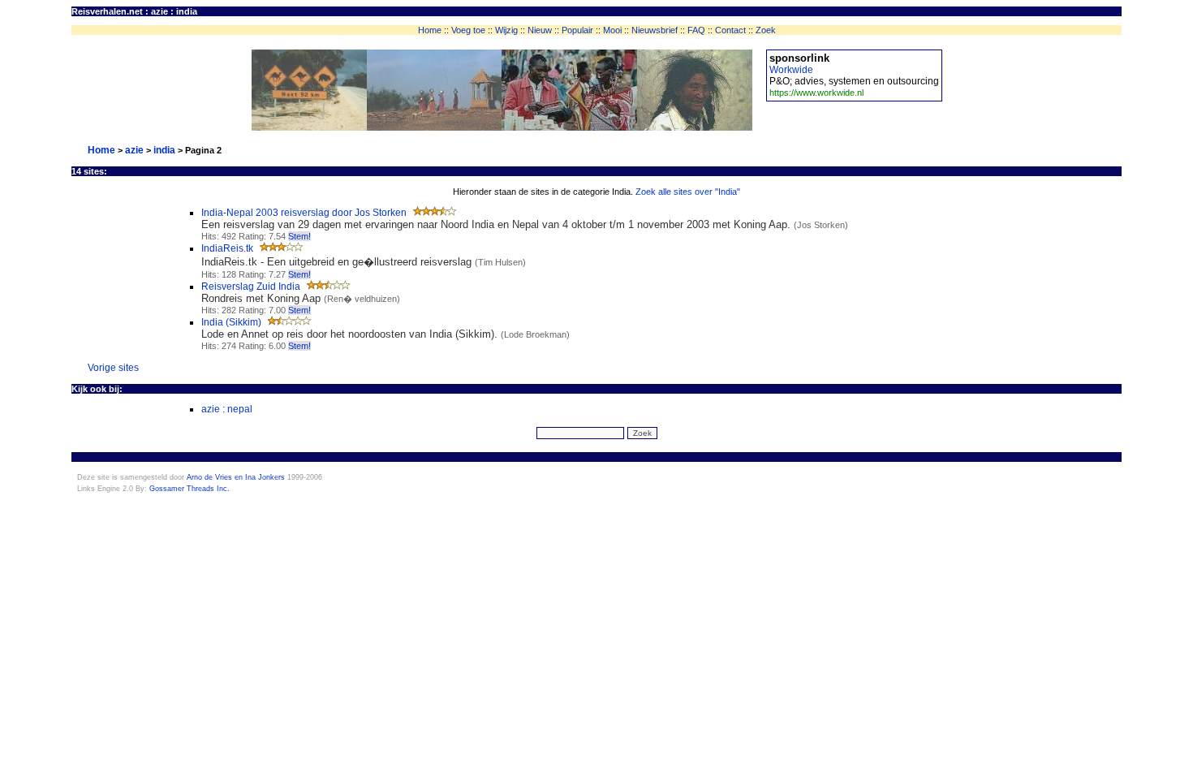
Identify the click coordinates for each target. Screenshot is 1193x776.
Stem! (299, 236)
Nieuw (540, 30)
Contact (730, 30)
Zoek (766, 30)
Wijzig (506, 30)
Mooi (612, 30)
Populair (577, 30)
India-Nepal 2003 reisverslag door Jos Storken (304, 212)
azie (134, 150)
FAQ (696, 30)
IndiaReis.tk (227, 248)
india (164, 150)
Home (429, 30)
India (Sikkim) (231, 322)
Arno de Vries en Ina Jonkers (236, 477)
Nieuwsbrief (654, 30)
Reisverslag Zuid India (250, 286)
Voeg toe (468, 30)
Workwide (791, 69)
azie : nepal (226, 409)
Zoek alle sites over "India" (687, 191)
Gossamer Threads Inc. (189, 489)
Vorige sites (113, 367)
